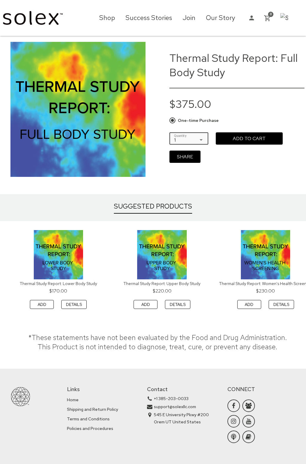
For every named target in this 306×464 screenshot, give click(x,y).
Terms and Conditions (88, 419)
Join (189, 17)
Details (74, 304)
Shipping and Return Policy (92, 409)
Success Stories (149, 17)
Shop (107, 17)
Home (73, 399)
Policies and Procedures (90, 428)
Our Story (220, 17)
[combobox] (189, 140)
